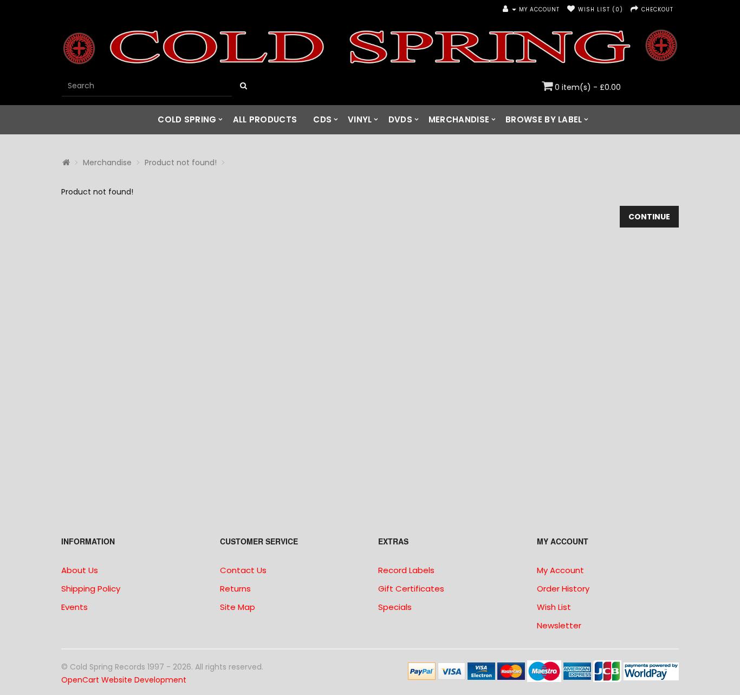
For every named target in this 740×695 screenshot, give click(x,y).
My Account (560, 570)
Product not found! (181, 162)
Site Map (237, 607)
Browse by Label (543, 119)
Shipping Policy (90, 588)
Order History (563, 588)
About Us (79, 570)
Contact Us (243, 570)
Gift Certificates (411, 588)
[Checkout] (635, 9)
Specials (395, 607)
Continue (649, 216)
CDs (322, 119)
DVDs (400, 119)
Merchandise (459, 119)
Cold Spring (187, 119)
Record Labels (406, 570)
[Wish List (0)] (571, 9)
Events (74, 607)
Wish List (554, 607)
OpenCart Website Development (123, 679)
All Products (265, 119)
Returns (235, 588)
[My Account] (509, 9)
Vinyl (360, 119)
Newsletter (559, 625)
